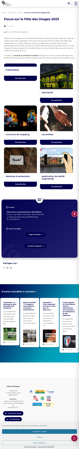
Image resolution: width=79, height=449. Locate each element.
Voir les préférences (39, 443)
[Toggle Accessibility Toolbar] (74, 214)
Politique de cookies (30, 447)
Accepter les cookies (40, 431)
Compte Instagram (35, 246)
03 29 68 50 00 (14, 419)
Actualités (12, 13)
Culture (20, 13)
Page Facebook (35, 234)
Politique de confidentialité (45, 447)
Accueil (4, 13)
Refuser (39, 437)
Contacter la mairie (14, 413)
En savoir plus (20, 78)
